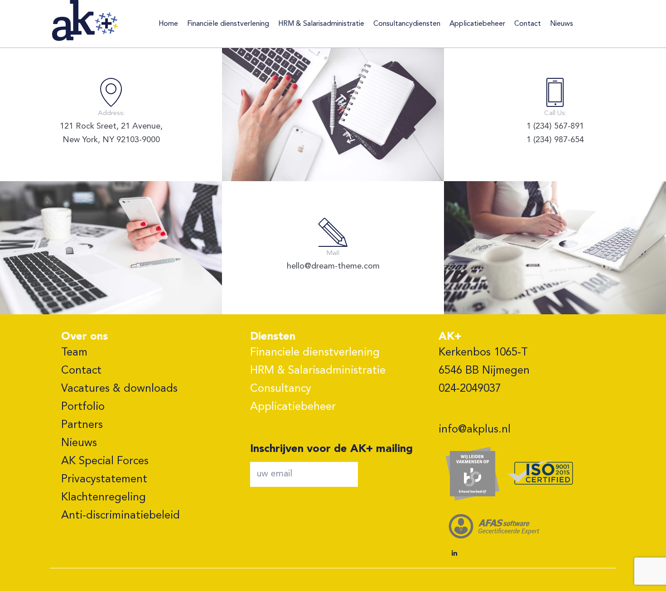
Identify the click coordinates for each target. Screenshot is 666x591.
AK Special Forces (105, 461)
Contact (81, 370)
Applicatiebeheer (293, 407)
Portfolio (83, 407)
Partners (82, 425)
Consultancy (280, 389)
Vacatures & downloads (119, 389)
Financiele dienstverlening (315, 352)
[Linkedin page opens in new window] (454, 553)
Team (74, 352)
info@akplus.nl (475, 429)
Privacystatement (104, 479)
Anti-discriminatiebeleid (120, 515)
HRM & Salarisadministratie (318, 370)
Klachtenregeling (103, 497)
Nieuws (79, 443)
